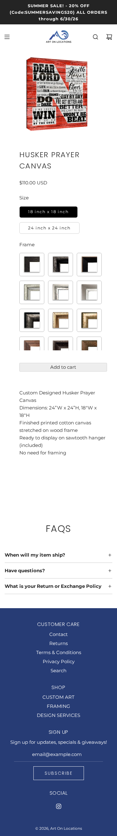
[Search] (95, 37)
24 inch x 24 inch (49, 228)
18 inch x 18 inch (48, 211)
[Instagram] (59, 806)
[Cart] (109, 37)
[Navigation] (7, 37)
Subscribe (59, 773)
